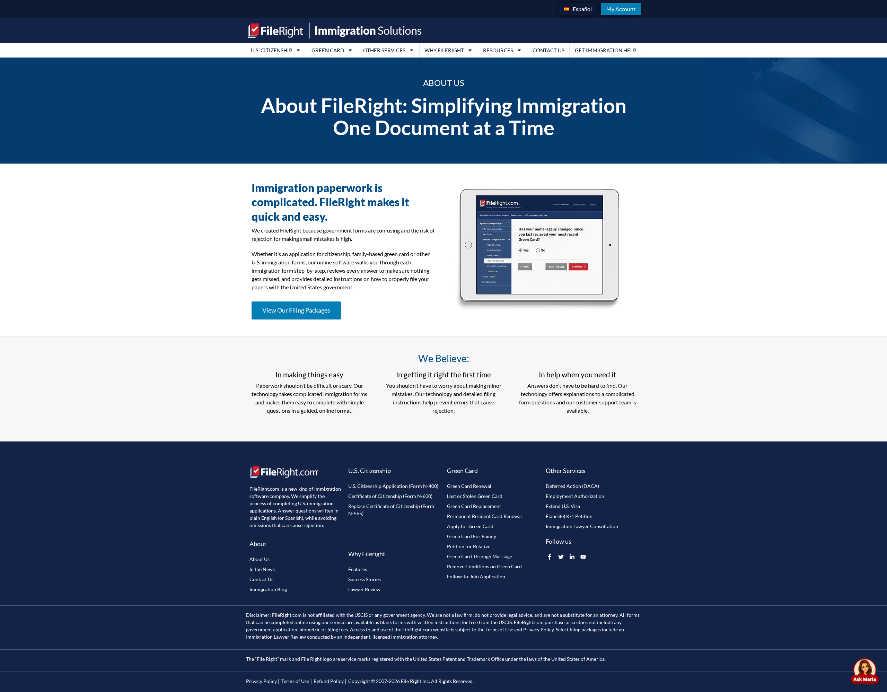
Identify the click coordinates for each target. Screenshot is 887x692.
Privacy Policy (538, 629)
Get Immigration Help (605, 50)
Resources (498, 50)
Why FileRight (444, 50)
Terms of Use (499, 629)
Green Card (327, 50)
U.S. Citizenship (271, 50)
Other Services (384, 50)
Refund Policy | (330, 681)
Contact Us (548, 50)
